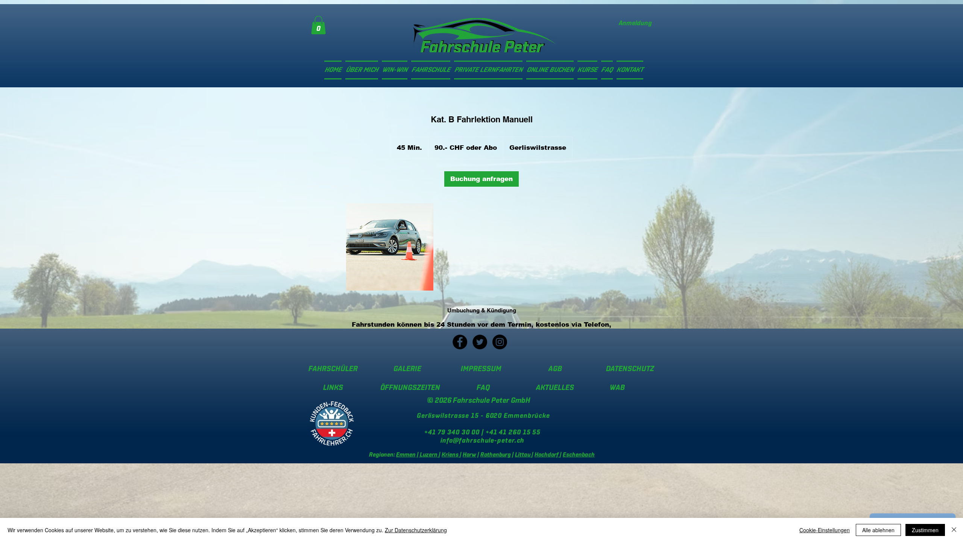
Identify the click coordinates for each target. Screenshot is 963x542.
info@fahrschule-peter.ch (482, 440)
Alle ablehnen (878, 530)
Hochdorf (547, 455)
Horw (469, 455)
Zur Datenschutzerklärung (416, 530)
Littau (523, 455)
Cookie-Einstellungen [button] (824, 530)
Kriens (451, 455)
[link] (318, 25)
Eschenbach (579, 455)
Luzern (429, 455)
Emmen (406, 455)
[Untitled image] (389, 247)
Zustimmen (925, 530)
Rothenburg (495, 455)
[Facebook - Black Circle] (460, 342)
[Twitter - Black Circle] (479, 342)
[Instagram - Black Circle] (499, 342)
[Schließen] (953, 530)
